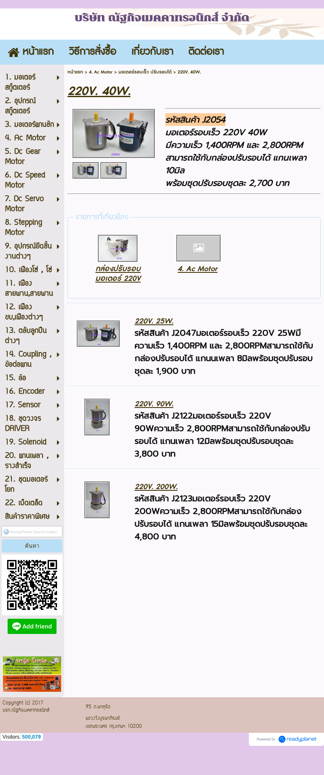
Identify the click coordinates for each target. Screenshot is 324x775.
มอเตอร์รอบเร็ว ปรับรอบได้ (145, 72)
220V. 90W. (154, 404)
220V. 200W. (156, 486)
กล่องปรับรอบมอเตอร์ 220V (117, 274)
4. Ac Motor (101, 72)
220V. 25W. (154, 321)
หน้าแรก (75, 72)
